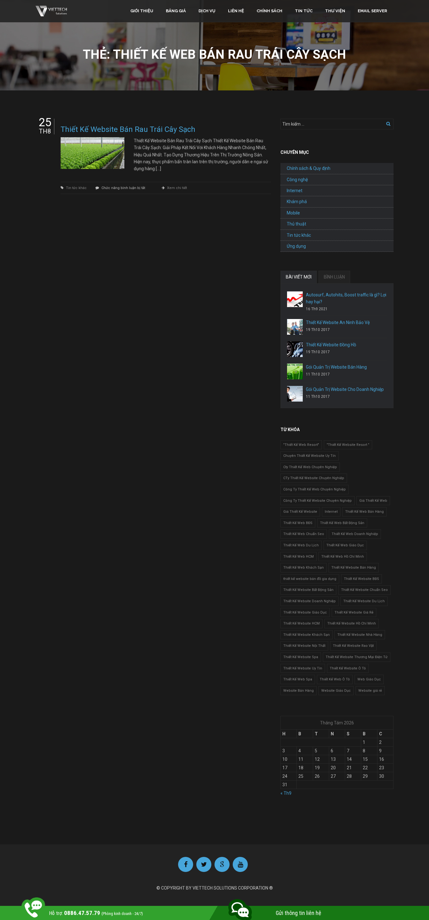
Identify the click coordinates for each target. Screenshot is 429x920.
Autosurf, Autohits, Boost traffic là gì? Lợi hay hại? (346, 298)
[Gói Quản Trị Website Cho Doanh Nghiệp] (295, 394)
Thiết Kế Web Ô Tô (335, 679)
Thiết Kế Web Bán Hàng (364, 512)
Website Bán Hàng (298, 691)
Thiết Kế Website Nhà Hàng (359, 635)
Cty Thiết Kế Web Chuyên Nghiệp (310, 467)
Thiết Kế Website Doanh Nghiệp (309, 601)
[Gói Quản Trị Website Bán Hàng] (295, 371)
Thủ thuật (296, 223)
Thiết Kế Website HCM (301, 623)
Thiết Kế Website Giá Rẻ (353, 612)
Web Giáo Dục (369, 679)
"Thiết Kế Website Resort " (348, 445)
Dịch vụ (206, 10)
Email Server (372, 10)
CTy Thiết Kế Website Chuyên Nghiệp (313, 478)
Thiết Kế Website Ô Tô (348, 668)
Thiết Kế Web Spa (297, 679)
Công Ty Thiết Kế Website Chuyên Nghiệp (317, 501)
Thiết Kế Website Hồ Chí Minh (351, 623)
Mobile (293, 212)
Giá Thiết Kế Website (300, 512)
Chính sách (269, 10)
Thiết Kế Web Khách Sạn (303, 568)
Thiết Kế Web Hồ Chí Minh (342, 557)
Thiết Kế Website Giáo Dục (305, 612)
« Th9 (285, 793)
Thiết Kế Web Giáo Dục (345, 545)
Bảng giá (176, 10)
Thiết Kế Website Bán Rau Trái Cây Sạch (128, 129)
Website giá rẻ (370, 691)
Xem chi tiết (177, 188)
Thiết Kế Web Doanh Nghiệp (355, 534)
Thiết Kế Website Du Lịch (364, 601)
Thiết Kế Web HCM (298, 557)
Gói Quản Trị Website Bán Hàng (336, 367)
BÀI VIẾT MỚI (299, 276)
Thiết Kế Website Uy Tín (302, 668)
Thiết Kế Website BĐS (361, 579)
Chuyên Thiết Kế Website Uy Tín (309, 456)
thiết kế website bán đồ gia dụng (309, 579)
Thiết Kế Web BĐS (297, 523)
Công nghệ (297, 179)
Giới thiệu (141, 10)
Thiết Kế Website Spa (300, 657)
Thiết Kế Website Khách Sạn (306, 635)
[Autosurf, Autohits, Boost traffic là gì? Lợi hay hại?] (295, 299)
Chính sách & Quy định (308, 168)
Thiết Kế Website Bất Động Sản (308, 590)
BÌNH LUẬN (334, 276)
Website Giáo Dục (336, 691)
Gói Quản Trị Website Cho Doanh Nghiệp (345, 389)
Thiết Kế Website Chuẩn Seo (364, 590)
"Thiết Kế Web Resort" (301, 445)
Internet (294, 190)
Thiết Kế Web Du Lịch (301, 545)
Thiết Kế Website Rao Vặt (353, 646)
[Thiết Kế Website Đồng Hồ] (295, 349)
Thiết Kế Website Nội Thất (304, 646)
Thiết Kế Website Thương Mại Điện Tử (357, 657)
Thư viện (335, 10)
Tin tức (303, 10)
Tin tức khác (76, 188)
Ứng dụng (296, 246)
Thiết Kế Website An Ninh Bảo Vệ (338, 322)
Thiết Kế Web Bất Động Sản (342, 523)
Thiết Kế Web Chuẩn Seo (303, 534)
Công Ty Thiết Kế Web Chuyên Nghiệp (314, 489)
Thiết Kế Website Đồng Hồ (331, 344)
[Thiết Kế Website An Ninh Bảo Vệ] (295, 327)
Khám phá (297, 201)
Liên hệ (236, 10)
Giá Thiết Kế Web (373, 501)
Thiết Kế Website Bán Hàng (353, 568)
